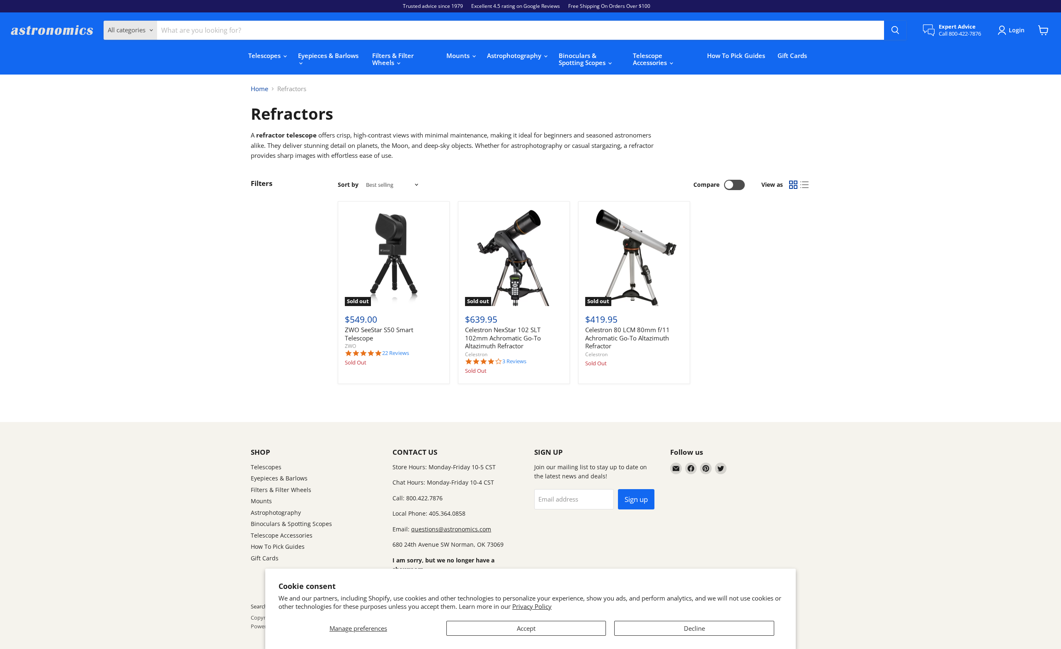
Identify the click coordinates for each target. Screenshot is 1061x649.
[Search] (895, 30)
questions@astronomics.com (451, 529)
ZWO (350, 346)
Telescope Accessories (651, 59)
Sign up (636, 499)
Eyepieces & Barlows (328, 55)
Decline (694, 628)
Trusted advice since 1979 (433, 6)
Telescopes (265, 55)
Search (259, 606)
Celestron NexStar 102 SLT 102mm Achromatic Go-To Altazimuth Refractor (503, 338)
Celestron (476, 354)
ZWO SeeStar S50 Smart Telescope (379, 334)
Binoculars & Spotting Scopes (583, 59)
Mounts (458, 55)
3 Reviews (514, 361)
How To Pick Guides (736, 55)
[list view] (805, 185)
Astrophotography (515, 55)
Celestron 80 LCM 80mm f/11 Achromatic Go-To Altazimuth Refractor (627, 338)
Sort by (348, 184)
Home (259, 88)
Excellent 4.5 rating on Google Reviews (515, 6)
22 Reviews (395, 353)
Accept (526, 628)
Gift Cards (792, 55)
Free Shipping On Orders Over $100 (609, 6)
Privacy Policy (532, 606)
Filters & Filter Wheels (393, 59)
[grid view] (793, 185)
